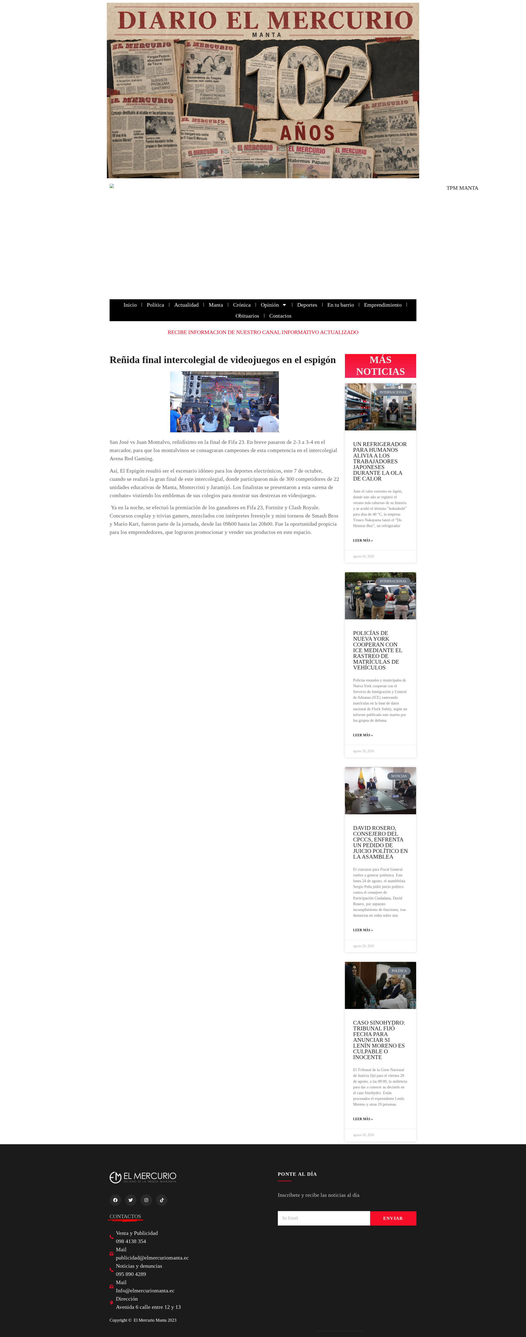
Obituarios (247, 316)
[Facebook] (115, 1200)
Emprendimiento (383, 305)
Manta (216, 305)
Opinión (270, 305)
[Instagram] (146, 1200)
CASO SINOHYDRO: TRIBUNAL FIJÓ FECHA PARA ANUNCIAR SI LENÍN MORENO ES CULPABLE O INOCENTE (379, 1039)
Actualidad (186, 305)
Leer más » (363, 540)
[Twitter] (131, 1200)
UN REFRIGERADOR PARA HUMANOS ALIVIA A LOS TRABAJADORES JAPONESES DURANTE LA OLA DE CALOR (380, 461)
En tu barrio (340, 305)
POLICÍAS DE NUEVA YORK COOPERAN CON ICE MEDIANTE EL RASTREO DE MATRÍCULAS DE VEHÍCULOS (377, 650)
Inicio (130, 305)
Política (155, 305)
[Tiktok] (162, 1200)
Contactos (280, 316)
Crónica (242, 305)
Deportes (307, 305)
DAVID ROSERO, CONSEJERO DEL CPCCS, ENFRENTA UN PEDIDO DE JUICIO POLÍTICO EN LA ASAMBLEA (380, 842)
